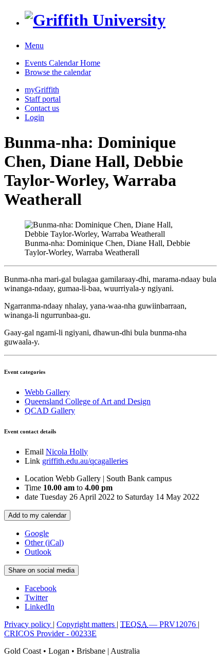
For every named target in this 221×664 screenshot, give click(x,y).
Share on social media (41, 570)
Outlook (38, 551)
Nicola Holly (67, 451)
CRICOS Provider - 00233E (50, 633)
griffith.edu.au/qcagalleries (85, 461)
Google (37, 533)
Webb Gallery (47, 392)
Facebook (41, 588)
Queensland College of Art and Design (88, 401)
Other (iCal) (44, 542)
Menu (34, 45)
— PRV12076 (159, 624)
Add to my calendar (37, 515)
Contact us (42, 108)
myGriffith (42, 89)
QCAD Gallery (50, 410)
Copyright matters (87, 624)
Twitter (36, 597)
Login (34, 117)
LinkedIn (39, 606)
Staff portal (43, 98)
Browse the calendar (58, 72)
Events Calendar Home (62, 63)
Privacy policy (28, 624)
